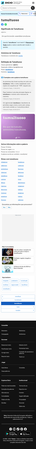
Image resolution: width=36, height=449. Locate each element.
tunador (18, 310)
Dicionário (4, 330)
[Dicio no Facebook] (25, 429)
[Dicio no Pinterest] (21, 429)
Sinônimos (22, 330)
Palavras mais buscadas (8, 385)
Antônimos (22, 334)
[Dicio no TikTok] (18, 429)
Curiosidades (5, 396)
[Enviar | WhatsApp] (5, 24)
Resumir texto (5, 356)
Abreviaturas (5, 392)
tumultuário (6, 289)
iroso (19, 179)
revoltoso (5, 285)
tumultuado (24, 280)
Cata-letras (4, 367)
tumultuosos (9, 69)
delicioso (21, 172)
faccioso (20, 169)
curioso (3, 179)
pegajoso (21, 193)
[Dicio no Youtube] (14, 429)
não (9, 207)
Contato (21, 392)
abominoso (21, 183)
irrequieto (5, 280)
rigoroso (3, 186)
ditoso (3, 183)
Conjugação (4, 334)
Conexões (22, 367)
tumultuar (18, 296)
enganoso (21, 186)
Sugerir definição (24, 396)
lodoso (20, 196)
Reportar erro (23, 389)
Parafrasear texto (6, 349)
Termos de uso (23, 385)
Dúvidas (3, 403)
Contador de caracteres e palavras (26, 352)
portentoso (4, 169)
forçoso (3, 200)
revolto (20, 56)
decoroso (4, 189)
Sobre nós (22, 406)
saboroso (4, 165)
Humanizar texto (24, 348)
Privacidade (22, 399)
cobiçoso (21, 165)
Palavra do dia (5, 399)
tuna (18, 307)
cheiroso (4, 172)
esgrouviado (14, 285)
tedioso (20, 189)
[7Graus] (13, 439)
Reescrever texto (6, 345)
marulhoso (24, 285)
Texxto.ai (21, 357)
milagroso (4, 162)
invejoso (3, 193)
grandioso (4, 176)
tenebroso (21, 162)
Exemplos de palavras (7, 389)
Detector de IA (23, 345)
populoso (4, 196)
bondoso (20, 176)
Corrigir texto (5, 352)
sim (4, 207)
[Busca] (33, 8)
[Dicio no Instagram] (10, 429)
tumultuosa (11, 72)
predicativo (14, 280)
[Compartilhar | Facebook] (2, 24)
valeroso (20, 200)
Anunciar (21, 403)
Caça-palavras (5, 371)
